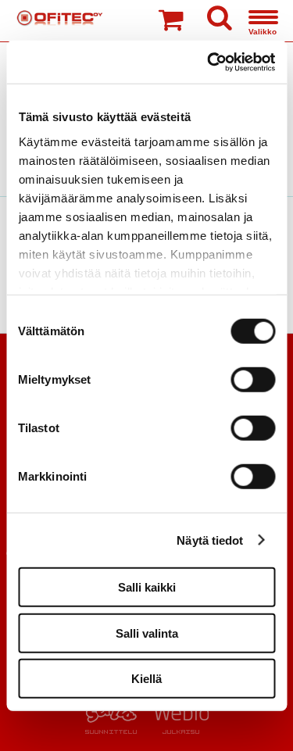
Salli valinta (147, 632)
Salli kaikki (147, 587)
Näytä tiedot (210, 539)
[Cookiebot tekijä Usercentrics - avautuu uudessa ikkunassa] (208, 62)
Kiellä (146, 678)
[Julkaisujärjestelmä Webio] (178, 730)
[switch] (252, 379)
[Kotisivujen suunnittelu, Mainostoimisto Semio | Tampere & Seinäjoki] (116, 730)
